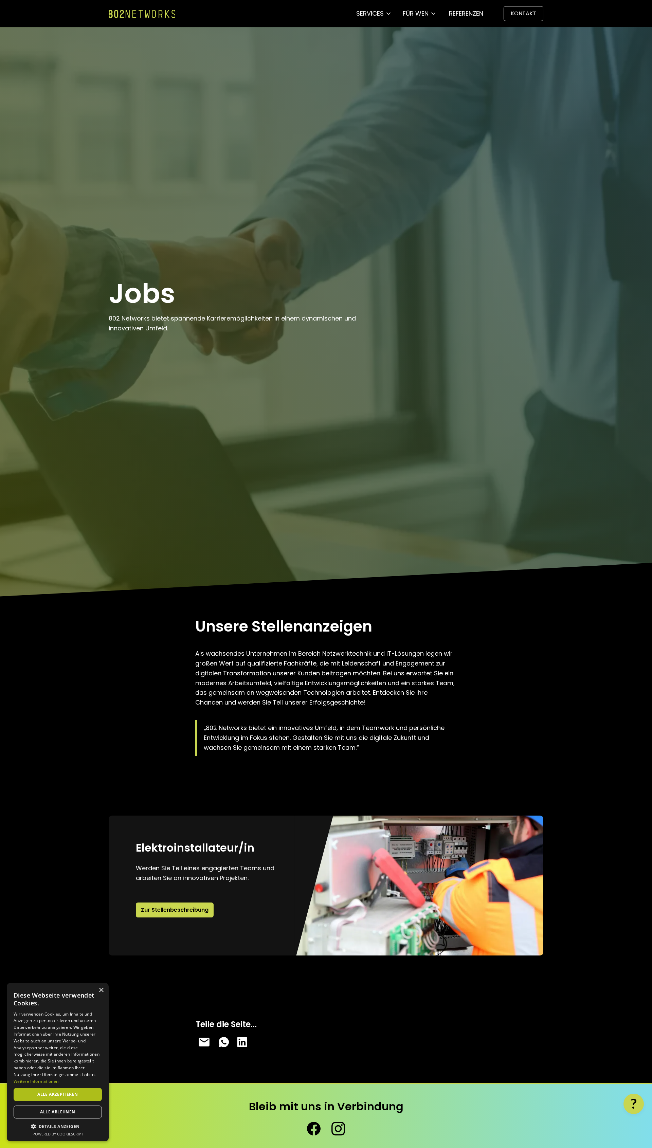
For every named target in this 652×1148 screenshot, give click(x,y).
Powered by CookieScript (58, 1133)
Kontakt (523, 13)
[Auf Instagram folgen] (338, 1128)
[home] (142, 14)
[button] (374, 14)
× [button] (101, 990)
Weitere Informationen (36, 1081)
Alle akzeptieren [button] (57, 1094)
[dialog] (58, 1062)
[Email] (204, 1042)
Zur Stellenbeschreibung (175, 910)
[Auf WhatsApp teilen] (223, 1042)
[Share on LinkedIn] (242, 1042)
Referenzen (466, 13)
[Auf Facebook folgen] (314, 1128)
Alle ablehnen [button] (57, 1112)
